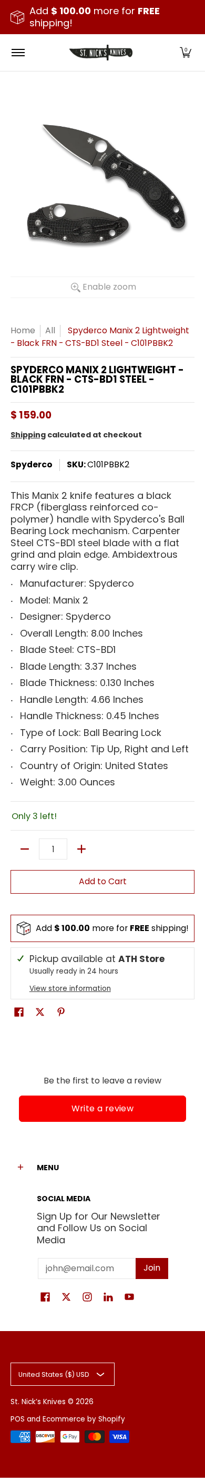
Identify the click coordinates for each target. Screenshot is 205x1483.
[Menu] (18, 52)
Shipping (28, 434)
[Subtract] (25, 849)
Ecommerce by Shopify (84, 1419)
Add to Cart (103, 881)
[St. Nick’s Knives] (100, 52)
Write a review (102, 1108)
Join (152, 1268)
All (50, 330)
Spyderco (32, 464)
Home (23, 330)
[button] (185, 52)
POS (18, 1419)
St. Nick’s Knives (38, 1402)
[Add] (81, 849)
